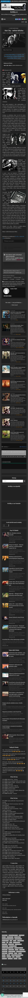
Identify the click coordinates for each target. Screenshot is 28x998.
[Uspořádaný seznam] (10, 456)
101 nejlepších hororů (13, 935)
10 (3, 980)
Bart (15, 289)
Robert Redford (11, 807)
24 (3, 986)
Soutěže (19, 953)
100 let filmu (4, 935)
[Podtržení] (6, 456)
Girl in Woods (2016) (13, 845)
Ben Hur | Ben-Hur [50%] (13, 827)
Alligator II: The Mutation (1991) (15, 816)
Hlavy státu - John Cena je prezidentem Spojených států (17, 354)
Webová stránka (8, 296)
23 (24, 983)
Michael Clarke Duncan (11, 283)
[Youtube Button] (22, 19)
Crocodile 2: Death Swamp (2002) (15, 813)
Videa (13, 957)
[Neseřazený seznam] (12, 456)
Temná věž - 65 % (13, 881)
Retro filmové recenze (14, 28)
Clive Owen (18, 281)
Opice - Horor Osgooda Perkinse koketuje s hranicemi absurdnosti (18, 396)
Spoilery (8, 955)
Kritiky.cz (14, 12)
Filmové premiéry (18, 939)
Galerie (14, 940)
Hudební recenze (16, 942)
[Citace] (14, 456)
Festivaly (4, 937)
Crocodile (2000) (12, 811)
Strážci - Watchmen (14, 420)
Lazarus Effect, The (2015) (14, 858)
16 (24, 980)
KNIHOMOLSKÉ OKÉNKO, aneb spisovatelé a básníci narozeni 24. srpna (17, 654)
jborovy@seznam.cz (13, 919)
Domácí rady (21, 935)
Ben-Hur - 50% (11, 824)
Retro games (4, 953)
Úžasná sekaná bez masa (14, 852)
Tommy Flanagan (11, 286)
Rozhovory (11, 953)
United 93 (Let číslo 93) (13, 787)
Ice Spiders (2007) (12, 819)
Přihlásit (4, 895)
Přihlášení (23, 446)
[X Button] (16, 19)
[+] (21, 456)
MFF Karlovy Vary (12, 946)
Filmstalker (12, 865)
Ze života (15, 958)
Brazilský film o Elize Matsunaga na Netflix (13, 639)
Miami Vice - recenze (13, 779)
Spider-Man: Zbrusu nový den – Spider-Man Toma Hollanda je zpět (17, 583)
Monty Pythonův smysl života (16, 617)
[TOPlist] (4, 964)
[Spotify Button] (24, 19)
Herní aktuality (20, 940)
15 (20, 980)
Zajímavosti (18, 957)
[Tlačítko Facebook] (17, 19)
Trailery (3, 957)
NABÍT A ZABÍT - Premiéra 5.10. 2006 (16, 782)
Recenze (16, 949)
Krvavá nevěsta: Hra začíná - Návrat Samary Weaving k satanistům (16, 326)
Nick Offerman (5, 284)
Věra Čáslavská (11, 856)
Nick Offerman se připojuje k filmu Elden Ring (17, 340)
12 (10, 980)
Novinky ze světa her (19, 948)
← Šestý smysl (14, 305)
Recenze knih (4, 951)
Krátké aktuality (18, 944)
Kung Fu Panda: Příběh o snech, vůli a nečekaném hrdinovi (17, 433)
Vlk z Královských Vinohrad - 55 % (16, 850)
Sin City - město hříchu (14, 30)
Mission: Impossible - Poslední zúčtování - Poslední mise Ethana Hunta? (17, 368)
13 (13, 980)
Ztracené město (11, 788)
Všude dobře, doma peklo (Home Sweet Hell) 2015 (14, 754)
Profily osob (4, 949)
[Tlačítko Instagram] (21, 19)
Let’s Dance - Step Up (13, 785)
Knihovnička (4, 944)
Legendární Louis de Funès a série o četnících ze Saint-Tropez (16, 570)
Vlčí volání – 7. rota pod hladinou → (14, 302)
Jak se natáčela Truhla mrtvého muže (16, 781)
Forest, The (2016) (12, 838)
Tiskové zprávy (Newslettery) (17, 955)
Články (20, 958)
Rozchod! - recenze (12, 793)
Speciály (3, 955)
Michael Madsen (21, 283)
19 (10, 983)
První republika (11, 869)
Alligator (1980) (11, 814)
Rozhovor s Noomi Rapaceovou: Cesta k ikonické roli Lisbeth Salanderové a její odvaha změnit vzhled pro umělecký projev (13, 769)
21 (17, 983)
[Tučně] (3, 456)
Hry (7, 942)
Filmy (11, 940)
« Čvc (3, 991)
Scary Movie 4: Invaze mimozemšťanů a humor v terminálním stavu (17, 313)
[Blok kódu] (15, 456)
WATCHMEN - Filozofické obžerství (16, 408)
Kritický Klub (11, 944)
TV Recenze (9, 957)
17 (3, 983)
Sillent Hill (10, 784)
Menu (4, 19)
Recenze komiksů (12, 951)
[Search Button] (26, 19)
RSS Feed (4, 900)
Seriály (15, 953)
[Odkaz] (17, 456)
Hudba (10, 942)
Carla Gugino (12, 281)
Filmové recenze (18, 334)
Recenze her (21, 949)
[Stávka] (8, 456)
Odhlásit (8, 895)
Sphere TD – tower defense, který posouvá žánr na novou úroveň (16, 605)
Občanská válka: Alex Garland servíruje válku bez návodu (17, 382)
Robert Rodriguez (14, 284)
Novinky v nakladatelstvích (7, 948)
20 (14, 983)
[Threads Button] (19, 19)
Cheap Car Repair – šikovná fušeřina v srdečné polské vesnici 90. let (16, 546)
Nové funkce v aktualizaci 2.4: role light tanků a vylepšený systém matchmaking (16, 694)
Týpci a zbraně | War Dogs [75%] (15, 818)
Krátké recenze (5, 946)
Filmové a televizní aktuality (20, 347)
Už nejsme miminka (12, 825)
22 (20, 983)
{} (19, 456)
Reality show (11, 949)
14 (17, 980)
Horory (3, 942)
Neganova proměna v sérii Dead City (11, 711)
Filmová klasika (10, 937)
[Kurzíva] (5, 456)
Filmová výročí (17, 937)
